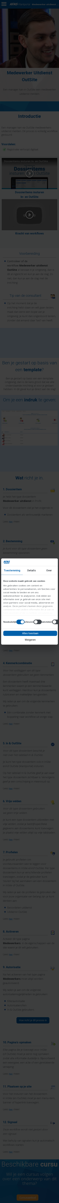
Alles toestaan (30, 633)
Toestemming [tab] (12, 570)
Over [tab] (49, 570)
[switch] (38, 622)
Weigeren (30, 639)
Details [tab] (31, 570)
